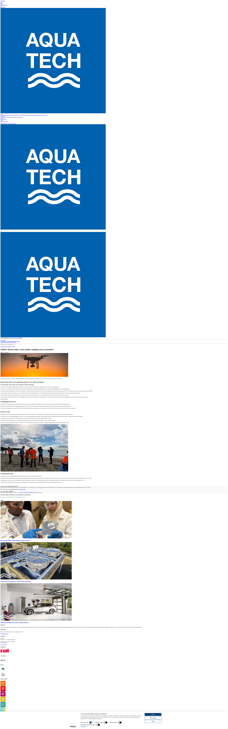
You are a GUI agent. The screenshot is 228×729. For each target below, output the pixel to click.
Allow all (153, 714)
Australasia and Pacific (10, 346)
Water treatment (3, 346)
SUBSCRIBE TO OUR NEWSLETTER (8, 123)
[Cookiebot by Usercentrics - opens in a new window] (73, 727)
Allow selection (153, 717)
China (1, 3)
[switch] (105, 722)
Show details (83, 726)
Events (1, 114)
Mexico (1, 4)
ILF (1, 6)
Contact (3, 7)
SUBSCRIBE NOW (4, 633)
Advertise (2, 118)
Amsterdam (2, 0)
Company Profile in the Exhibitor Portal (27, 492)
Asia (1, 2)
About (1, 120)
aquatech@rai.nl (3, 644)
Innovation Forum (3, 5)
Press (1, 7)
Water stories (2, 116)
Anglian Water (15, 416)
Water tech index (3, 119)
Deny (153, 721)
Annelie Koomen (22, 489)
